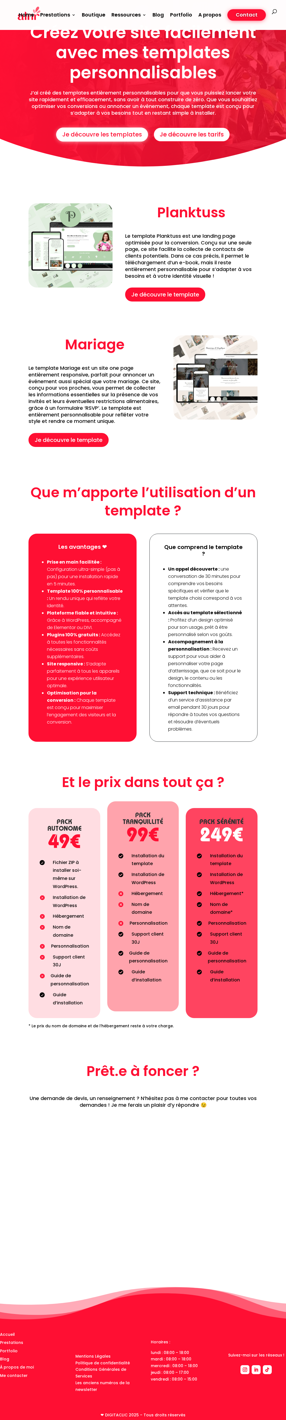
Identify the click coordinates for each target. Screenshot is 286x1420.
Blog (158, 15)
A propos (209, 15)
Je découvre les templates (102, 134)
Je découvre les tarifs (192, 134)
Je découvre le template (165, 294)
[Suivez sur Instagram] (244, 1369)
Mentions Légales (93, 1356)
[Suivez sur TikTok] (267, 1369)
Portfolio (181, 15)
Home (26, 15)
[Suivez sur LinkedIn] (256, 1369)
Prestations (11, 1342)
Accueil (7, 1334)
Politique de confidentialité (102, 1363)
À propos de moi (17, 1367)
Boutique (93, 15)
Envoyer (238, 1259)
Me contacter (14, 1375)
